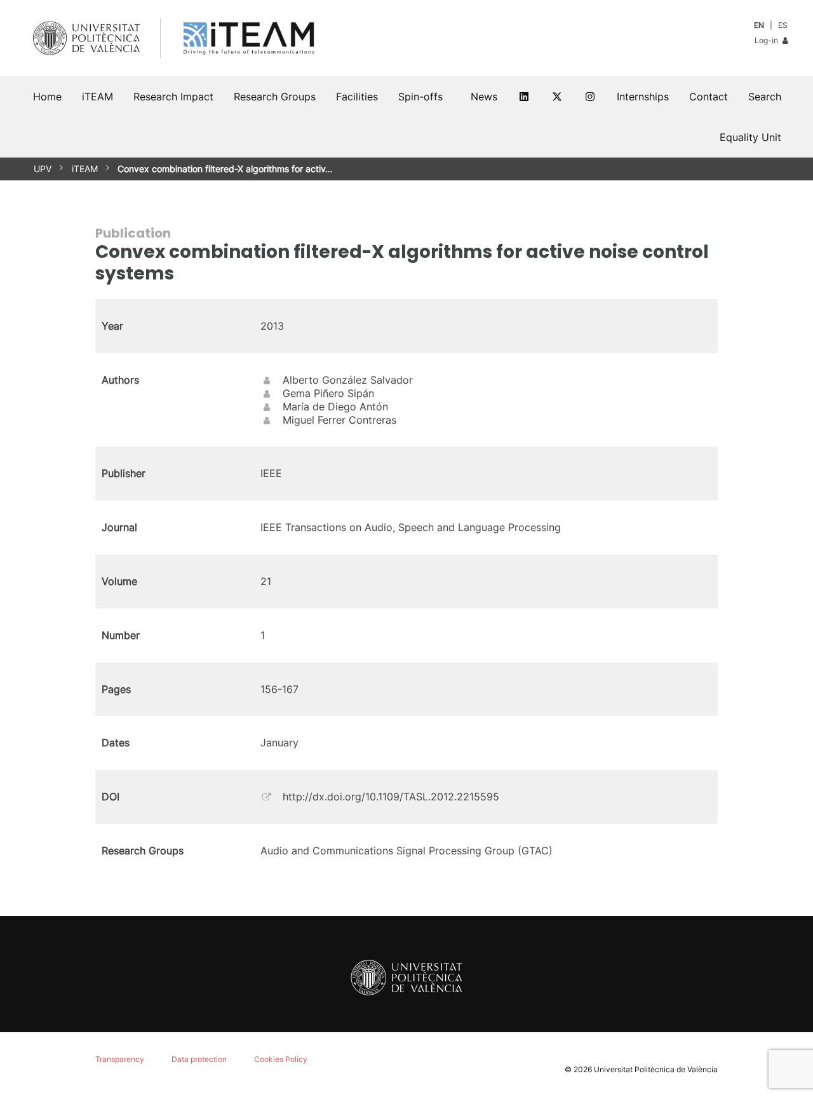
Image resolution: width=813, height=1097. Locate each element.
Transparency (119, 1059)
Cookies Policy (280, 1059)
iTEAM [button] (97, 96)
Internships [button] (643, 96)
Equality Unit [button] (750, 137)
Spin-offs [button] (420, 96)
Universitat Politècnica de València (656, 1069)
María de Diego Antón (335, 406)
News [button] (484, 96)
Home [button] (47, 96)
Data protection (199, 1059)
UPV (42, 168)
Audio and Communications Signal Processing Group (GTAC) (406, 850)
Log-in (767, 40)
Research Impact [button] (173, 96)
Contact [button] (708, 96)
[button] (765, 96)
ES (783, 25)
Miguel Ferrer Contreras (339, 420)
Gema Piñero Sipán (328, 393)
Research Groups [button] (275, 96)
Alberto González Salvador (348, 380)
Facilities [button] (357, 96)
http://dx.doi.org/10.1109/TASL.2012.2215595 (391, 796)
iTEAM (85, 168)
